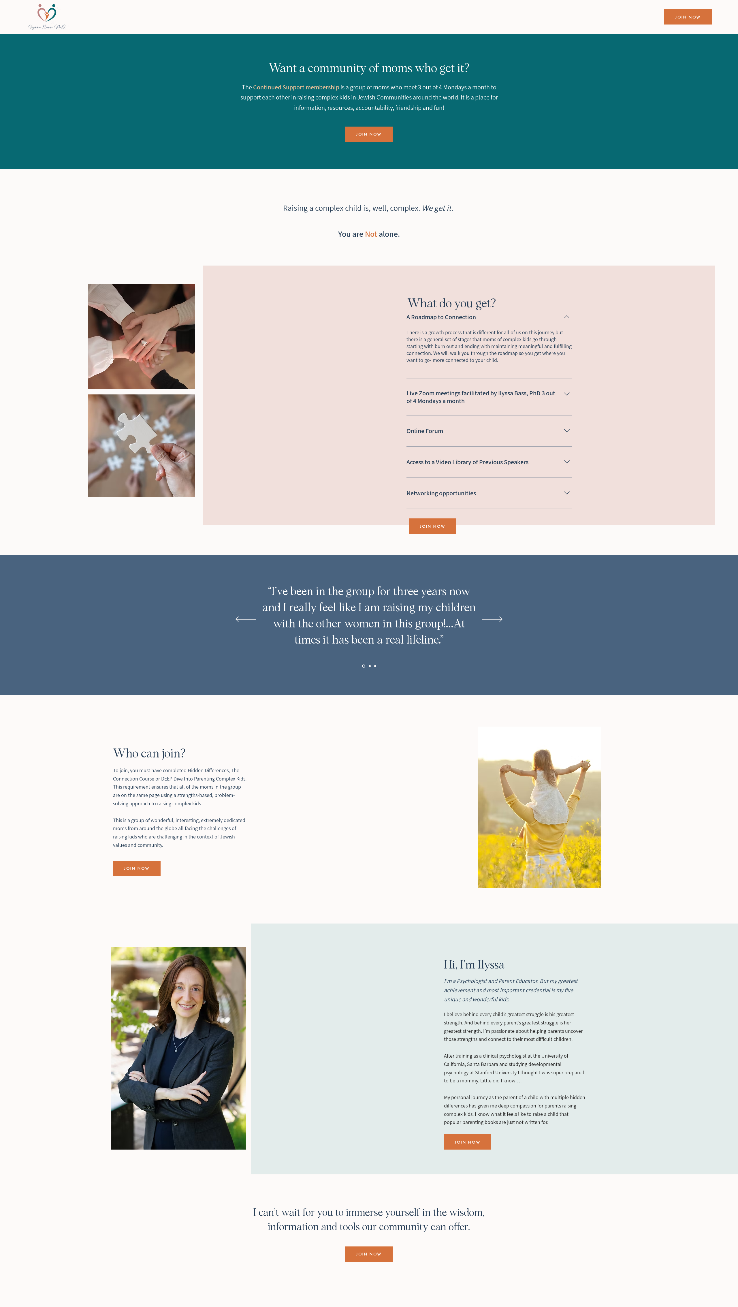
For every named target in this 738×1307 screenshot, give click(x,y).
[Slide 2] (369, 666)
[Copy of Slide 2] (363, 666)
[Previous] (246, 619)
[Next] (492, 619)
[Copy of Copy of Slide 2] (375, 666)
